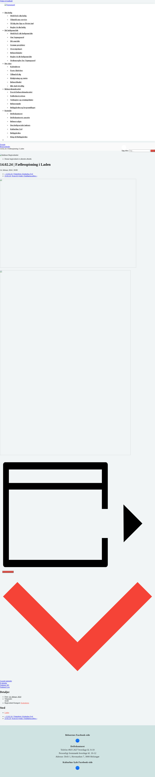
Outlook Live (5, 687)
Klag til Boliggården (18, 137)
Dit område (15, 41)
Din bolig (8, 13)
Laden (7, 713)
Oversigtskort (16, 49)
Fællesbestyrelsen (17, 96)
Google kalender (6, 681)
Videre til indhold (6, 1)
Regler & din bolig (18, 27)
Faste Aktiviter (16, 70)
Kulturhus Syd (16, 129)
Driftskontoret (16, 114)
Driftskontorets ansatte (20, 117)
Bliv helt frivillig (17, 86)
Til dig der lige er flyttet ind (21, 23)
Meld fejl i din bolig (18, 16)
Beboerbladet (15, 82)
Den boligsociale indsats (20, 125)
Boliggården (15, 133)
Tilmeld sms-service (18, 20)
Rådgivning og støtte (19, 78)
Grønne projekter (17, 45)
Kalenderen (15, 67)
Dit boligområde (11, 30)
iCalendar (3, 683)
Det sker (8, 64)
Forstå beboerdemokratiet (21, 92)
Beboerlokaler (16, 53)
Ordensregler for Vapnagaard (22, 60)
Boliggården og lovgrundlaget (22, 107)
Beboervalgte (15, 121)
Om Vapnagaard (17, 37)
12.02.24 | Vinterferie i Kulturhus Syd (19, 174)
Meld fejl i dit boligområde (21, 33)
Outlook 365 (4, 685)
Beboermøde (15, 104)
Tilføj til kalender (7, 572)
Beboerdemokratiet (13, 89)
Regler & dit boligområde (21, 57)
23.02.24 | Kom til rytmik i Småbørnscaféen (21, 176)
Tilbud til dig (15, 74)
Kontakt (8, 111)
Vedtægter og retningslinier (21, 100)
